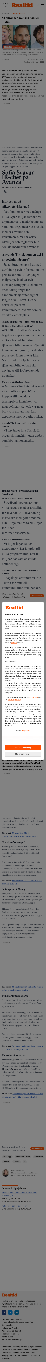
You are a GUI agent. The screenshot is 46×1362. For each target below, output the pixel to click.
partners (14, 643)
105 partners (25, 730)
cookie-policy (33, 697)
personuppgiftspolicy (14, 700)
